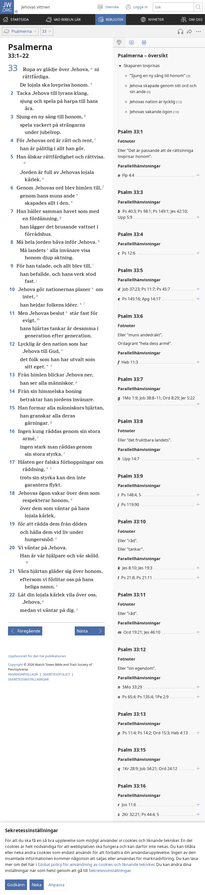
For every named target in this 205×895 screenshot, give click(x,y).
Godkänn (16, 884)
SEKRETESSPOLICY (56, 674)
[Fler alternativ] (198, 31)
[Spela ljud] (180, 31)
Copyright (15, 664)
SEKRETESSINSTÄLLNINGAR (28, 679)
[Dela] (189, 31)
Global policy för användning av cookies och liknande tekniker (96, 864)
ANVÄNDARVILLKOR (23, 674)
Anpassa (56, 884)
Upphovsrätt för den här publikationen (37, 656)
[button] (63, 19)
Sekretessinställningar (109, 870)
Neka (37, 884)
